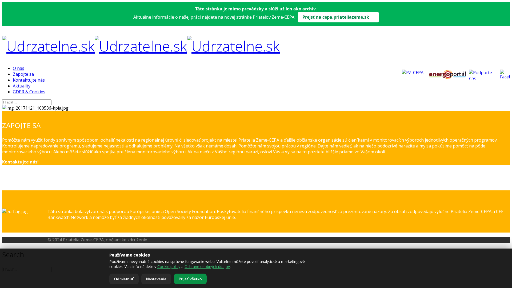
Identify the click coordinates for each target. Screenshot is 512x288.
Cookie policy (168, 266)
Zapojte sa (23, 74)
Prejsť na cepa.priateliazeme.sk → (338, 17)
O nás (18, 68)
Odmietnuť (124, 279)
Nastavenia (156, 279)
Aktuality (21, 86)
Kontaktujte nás (29, 80)
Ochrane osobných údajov (207, 266)
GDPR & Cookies (29, 92)
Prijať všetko (190, 279)
